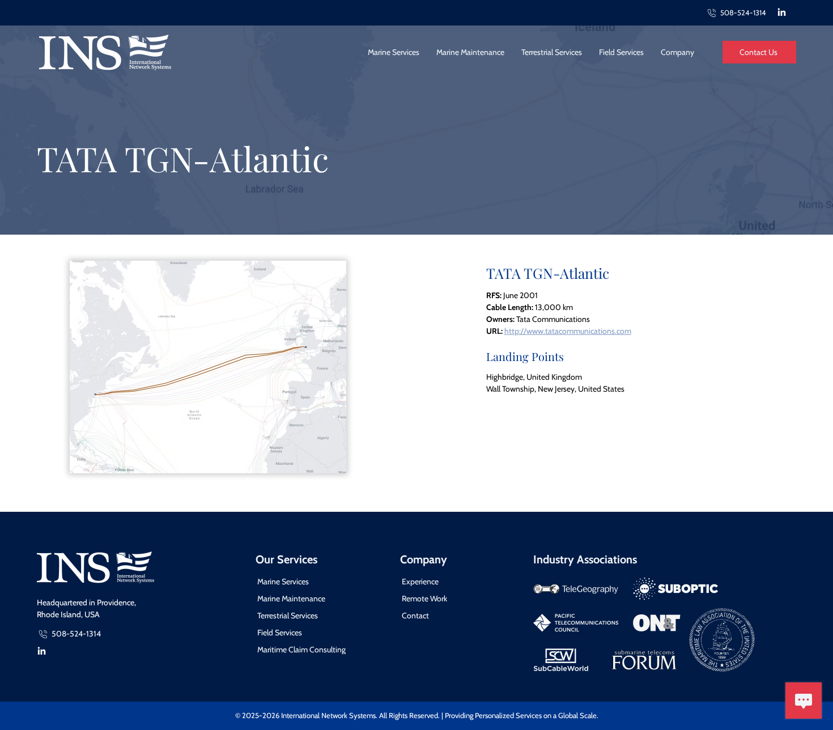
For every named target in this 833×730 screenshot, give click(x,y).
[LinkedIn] (782, 13)
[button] (677, 52)
